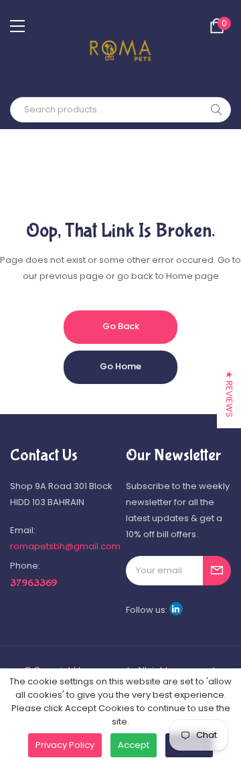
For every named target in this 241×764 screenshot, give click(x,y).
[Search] (216, 109)
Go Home (120, 366)
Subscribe (217, 570)
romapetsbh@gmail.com (65, 546)
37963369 (33, 583)
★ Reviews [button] (229, 394)
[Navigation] (17, 26)
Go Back (120, 326)
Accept (133, 745)
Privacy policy (64, 745)
